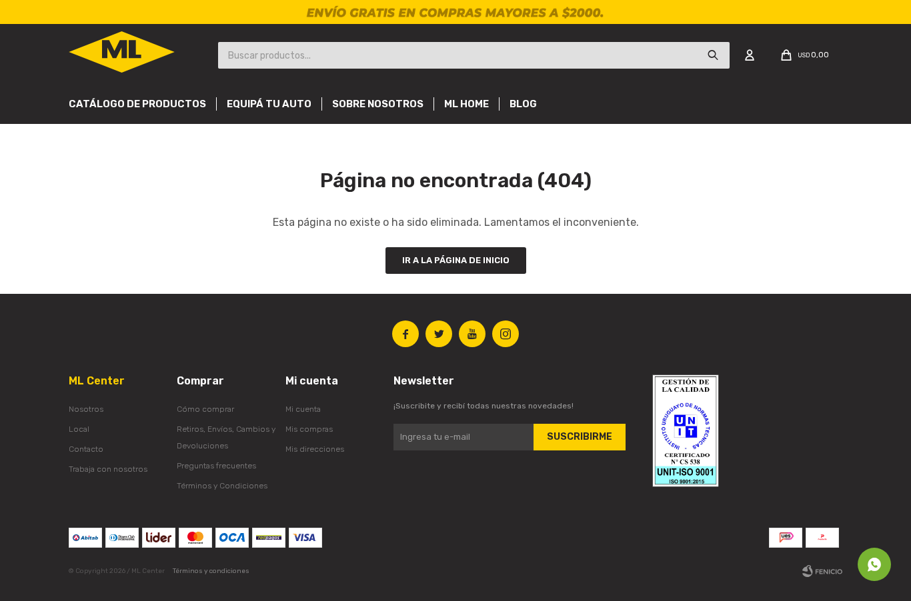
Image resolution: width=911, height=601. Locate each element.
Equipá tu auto (269, 104)
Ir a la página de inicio (456, 260)
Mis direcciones (314, 449)
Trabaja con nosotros (108, 469)
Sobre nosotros (377, 104)
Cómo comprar (205, 409)
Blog (523, 104)
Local (79, 429)
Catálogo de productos (137, 104)
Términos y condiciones (211, 571)
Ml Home (466, 104)
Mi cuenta (303, 409)
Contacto (86, 449)
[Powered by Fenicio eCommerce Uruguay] (822, 571)
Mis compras (309, 429)
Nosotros (86, 409)
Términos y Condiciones (222, 485)
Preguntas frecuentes (216, 465)
